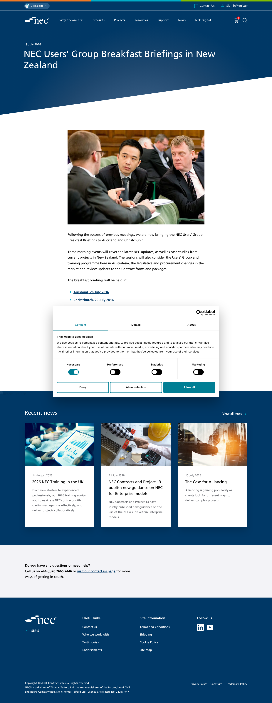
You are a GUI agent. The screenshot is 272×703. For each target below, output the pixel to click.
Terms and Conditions (155, 627)
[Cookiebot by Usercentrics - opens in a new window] (199, 312)
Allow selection (136, 387)
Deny (82, 387)
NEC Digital (203, 20)
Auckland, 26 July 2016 (91, 292)
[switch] (115, 372)
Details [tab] (136, 324)
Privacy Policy (198, 684)
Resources (141, 20)
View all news (232, 414)
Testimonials (90, 642)
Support (163, 20)
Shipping (146, 634)
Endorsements (92, 650)
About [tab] (191, 324)
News (182, 20)
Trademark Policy (236, 684)
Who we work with (95, 634)
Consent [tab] (80, 324)
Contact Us (207, 6)
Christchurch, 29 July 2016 (93, 300)
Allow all (189, 387)
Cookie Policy (149, 642)
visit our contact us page (96, 571)
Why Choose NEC (71, 20)
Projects (119, 20)
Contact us (89, 627)
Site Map (146, 650)
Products (99, 20)
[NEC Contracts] (36, 20)
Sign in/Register (237, 6)
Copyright (216, 684)
